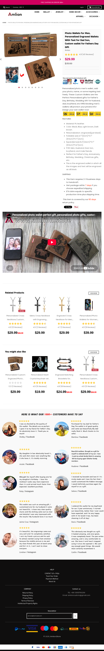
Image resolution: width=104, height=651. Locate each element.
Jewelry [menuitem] (60, 12)
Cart (96, 7)
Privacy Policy (27, 598)
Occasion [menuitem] (93, 16)
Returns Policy (27, 592)
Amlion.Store (55, 636)
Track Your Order (52, 576)
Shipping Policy (27, 595)
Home (4, 22)
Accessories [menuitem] (92, 12)
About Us (52, 581)
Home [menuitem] (36, 12)
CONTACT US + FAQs (52, 573)
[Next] (60, 59)
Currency (15, 7)
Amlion (67, 50)
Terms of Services (27, 600)
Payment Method (52, 578)
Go (75, 616)
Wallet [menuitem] (46, 12)
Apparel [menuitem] (80, 16)
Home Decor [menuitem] (74, 12)
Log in (82, 7)
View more (93, 293)
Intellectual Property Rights (27, 603)
